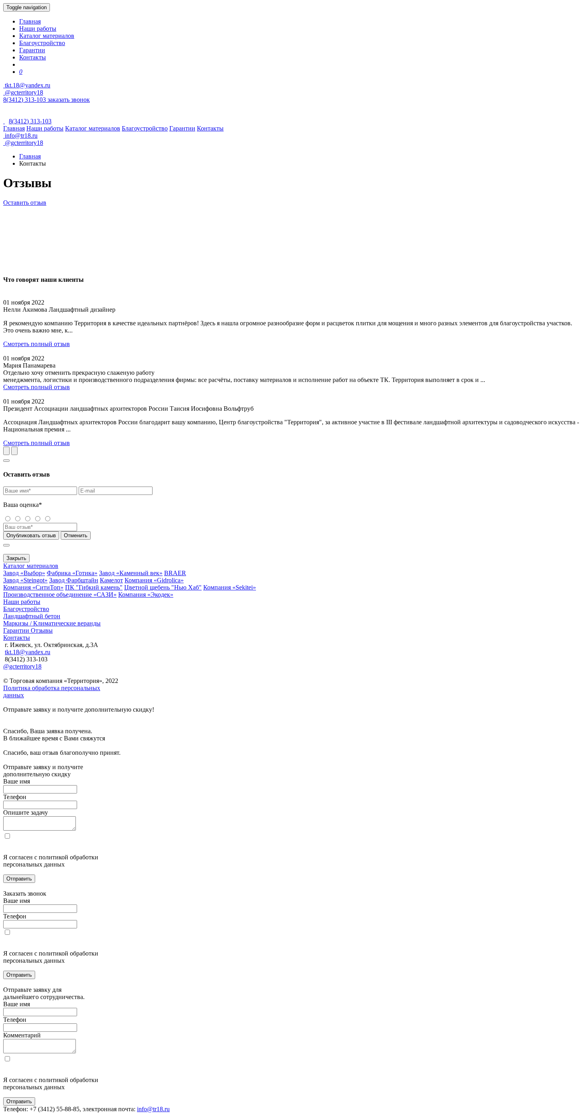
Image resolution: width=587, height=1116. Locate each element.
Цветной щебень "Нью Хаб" (163, 587)
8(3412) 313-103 (25, 99)
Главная (30, 21)
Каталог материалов (46, 35)
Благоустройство (42, 43)
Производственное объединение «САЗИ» (60, 594)
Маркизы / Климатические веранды (52, 623)
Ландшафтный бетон (31, 616)
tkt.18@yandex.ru (27, 652)
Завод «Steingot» (25, 580)
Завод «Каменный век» (131, 573)
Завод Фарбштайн (73, 580)
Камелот (111, 580)
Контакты (32, 57)
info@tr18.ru (153, 1109)
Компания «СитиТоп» (33, 587)
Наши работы (37, 28)
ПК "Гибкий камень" (94, 587)
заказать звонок (69, 99)
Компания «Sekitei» (229, 587)
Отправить (19, 879)
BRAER (175, 573)
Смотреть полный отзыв (36, 343)
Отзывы (42, 630)
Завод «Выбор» (24, 573)
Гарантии (32, 50)
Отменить (75, 535)
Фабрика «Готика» (72, 573)
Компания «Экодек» (145, 594)
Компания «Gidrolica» (154, 580)
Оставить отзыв (24, 202)
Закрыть (16, 558)
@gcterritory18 (23, 92)
